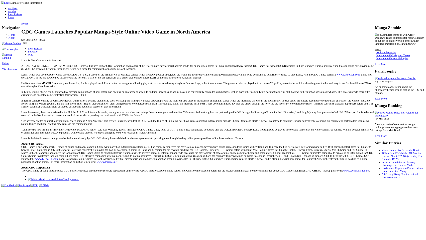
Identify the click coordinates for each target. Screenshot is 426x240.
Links (11, 17)
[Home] (5, 2)
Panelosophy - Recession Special (398, 78)
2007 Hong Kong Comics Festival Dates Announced (400, 175)
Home (11, 34)
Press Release (15, 14)
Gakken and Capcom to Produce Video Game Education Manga (402, 169)
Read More (381, 64)
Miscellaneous (9, 69)
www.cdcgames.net (107, 161)
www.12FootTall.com (348, 74)
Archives (12, 8)
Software (32, 51)
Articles (12, 11)
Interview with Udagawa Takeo (393, 55)
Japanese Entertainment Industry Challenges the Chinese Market (399, 163)
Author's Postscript (386, 52)
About (11, 37)
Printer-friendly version (67, 179)
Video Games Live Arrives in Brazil (400, 150)
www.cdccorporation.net (356, 170)
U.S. (30, 54)
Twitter (5, 63)
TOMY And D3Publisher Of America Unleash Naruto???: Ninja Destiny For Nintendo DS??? (402, 156)
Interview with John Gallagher (392, 58)
